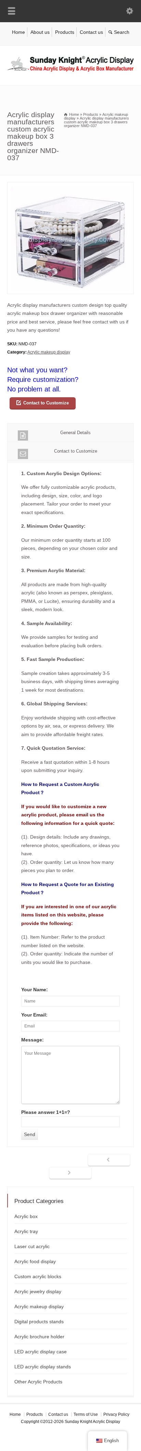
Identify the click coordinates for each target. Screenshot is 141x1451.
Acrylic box (26, 1216)
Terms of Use (86, 1414)
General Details (75, 432)
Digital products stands (39, 1321)
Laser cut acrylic (32, 1246)
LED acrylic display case (40, 1351)
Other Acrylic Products (38, 1381)
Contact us (91, 32)
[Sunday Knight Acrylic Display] (70, 70)
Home (18, 32)
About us (40, 32)
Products (64, 32)
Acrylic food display (35, 1261)
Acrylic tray (26, 1231)
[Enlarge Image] (70, 186)
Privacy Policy (116, 1414)
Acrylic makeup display (48, 352)
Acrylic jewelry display (37, 1291)
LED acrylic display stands (42, 1366)
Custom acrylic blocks (37, 1276)
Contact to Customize (46, 402)
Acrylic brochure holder (39, 1336)
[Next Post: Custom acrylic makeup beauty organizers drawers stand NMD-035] (70, 1173)
